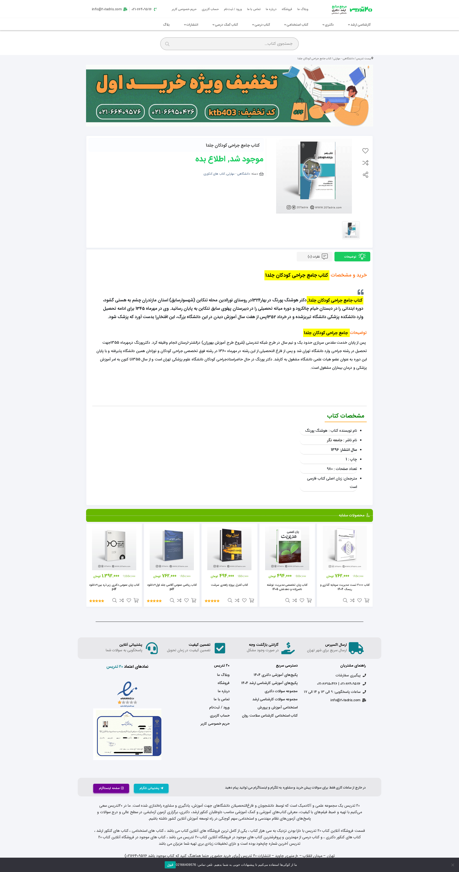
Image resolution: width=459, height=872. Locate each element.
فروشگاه (287, 9)
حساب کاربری (210, 9)
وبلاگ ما (302, 9)
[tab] (352, 256)
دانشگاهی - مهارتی (343, 58)
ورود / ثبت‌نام (233, 9)
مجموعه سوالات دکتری (281, 691)
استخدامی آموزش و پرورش (277, 707)
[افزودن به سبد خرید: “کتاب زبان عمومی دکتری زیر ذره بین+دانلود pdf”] (136, 600)
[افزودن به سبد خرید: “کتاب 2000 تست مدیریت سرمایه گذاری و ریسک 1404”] (366, 600)
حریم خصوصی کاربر (184, 9)
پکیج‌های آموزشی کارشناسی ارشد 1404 (269, 683)
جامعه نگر (334, 440)
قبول (170, 864)
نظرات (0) (314, 256)
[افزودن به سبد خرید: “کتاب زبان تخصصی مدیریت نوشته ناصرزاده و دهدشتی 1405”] (309, 600)
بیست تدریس (363, 58)
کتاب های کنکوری (214, 173)
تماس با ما (254, 9)
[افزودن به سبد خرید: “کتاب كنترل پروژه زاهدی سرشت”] (251, 600)
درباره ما (271, 9)
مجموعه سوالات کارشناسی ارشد (275, 699)
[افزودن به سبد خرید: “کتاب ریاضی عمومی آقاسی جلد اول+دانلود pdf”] (193, 600)
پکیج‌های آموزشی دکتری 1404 (276, 675)
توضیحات (350, 256)
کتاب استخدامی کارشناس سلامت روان (270, 715)
